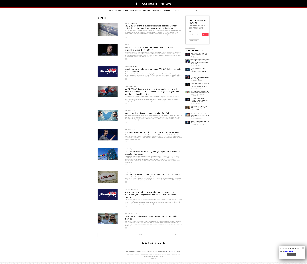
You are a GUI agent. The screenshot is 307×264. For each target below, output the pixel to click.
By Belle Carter (134, 149)
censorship (167, 10)
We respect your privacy (145, 254)
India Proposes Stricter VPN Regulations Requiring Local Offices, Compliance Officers (198, 70)
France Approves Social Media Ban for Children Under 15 (200, 122)
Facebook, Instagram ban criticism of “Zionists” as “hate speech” (152, 132)
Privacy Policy (153, 258)
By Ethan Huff (133, 110)
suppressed (146, 10)
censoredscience (156, 10)
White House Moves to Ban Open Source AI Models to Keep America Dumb (200, 115)
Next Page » (175, 235)
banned (111, 10)
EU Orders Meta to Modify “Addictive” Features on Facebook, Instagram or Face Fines (199, 100)
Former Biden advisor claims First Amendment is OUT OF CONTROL (153, 175)
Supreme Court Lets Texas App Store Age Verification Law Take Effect (199, 55)
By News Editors (134, 23)
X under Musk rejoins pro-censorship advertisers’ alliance (149, 113)
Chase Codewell (200, 57)
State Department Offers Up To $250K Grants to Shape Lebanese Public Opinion (199, 108)
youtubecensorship (135, 10)
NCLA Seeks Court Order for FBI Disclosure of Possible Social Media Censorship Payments (200, 77)
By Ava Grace (133, 172)
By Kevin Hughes (134, 44)
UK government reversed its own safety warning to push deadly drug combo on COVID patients (200, 93)
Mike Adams (199, 88)
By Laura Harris (134, 66)
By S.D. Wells (133, 86)
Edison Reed (199, 80)
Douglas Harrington (201, 73)
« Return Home (104, 235)
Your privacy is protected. (194, 39)
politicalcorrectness (121, 10)
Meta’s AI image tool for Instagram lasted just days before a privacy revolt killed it (200, 62)
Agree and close (291, 255)
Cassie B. (199, 65)
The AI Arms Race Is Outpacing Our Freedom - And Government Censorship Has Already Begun (200, 85)
